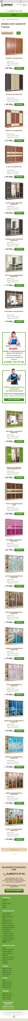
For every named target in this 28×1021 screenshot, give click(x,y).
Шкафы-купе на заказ (7, 968)
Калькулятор (5, 962)
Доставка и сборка (6, 903)
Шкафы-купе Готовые (7, 970)
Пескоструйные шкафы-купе (8, 927)
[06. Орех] (14, 45)
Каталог (4, 947)
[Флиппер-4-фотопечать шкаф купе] (14, 744)
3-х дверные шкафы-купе (8, 935)
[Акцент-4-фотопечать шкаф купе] (14, 817)
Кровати (4, 980)
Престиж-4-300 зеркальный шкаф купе (14, 276)
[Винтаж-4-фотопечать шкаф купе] (14, 599)
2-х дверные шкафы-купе (8, 933)
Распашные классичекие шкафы (7, 917)
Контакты (4, 907)
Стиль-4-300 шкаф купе (14, 167)
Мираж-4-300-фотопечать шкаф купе (14, 794)
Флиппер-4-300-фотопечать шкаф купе (14, 757)
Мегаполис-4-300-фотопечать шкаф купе (14, 721)
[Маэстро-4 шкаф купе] (14, 118)
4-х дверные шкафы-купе (8, 937)
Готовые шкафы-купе (7, 913)
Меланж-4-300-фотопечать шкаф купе (14, 576)
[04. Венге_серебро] (14, 226)
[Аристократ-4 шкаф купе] (14, 299)
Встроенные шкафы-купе (8, 949)
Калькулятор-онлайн (7, 33)
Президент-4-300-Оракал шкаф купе (14, 540)
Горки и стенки (5, 976)
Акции (3, 901)
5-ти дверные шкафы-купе (8, 939)
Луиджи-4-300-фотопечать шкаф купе (14, 649)
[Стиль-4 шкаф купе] (14, 154)
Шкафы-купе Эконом (7, 922)
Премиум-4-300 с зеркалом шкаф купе (14, 240)
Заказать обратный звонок (8, 1008)
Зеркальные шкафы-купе (7, 923)
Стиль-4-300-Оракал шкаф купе (14, 504)
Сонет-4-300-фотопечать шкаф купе (14, 685)
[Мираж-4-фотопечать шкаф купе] (14, 780)
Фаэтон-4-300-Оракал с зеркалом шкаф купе (14, 468)
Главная (3, 19)
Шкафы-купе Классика (7, 920)
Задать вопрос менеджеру (14, 890)
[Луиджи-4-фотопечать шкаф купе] (14, 636)
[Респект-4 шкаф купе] (14, 82)
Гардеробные (5, 955)
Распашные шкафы (6, 915)
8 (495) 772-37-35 (15, 11)
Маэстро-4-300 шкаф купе (14, 130)
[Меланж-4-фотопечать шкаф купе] (14, 563)
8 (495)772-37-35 (15, 873)
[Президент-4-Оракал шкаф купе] (14, 527)
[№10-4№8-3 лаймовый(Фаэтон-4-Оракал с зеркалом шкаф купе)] (14, 455)
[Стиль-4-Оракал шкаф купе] (14, 491)
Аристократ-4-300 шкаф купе (14, 311)
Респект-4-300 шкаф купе (14, 94)
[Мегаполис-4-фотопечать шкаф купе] (14, 708)
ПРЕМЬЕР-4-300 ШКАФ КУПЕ (14, 58)
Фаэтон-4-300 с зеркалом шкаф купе (14, 203)
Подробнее (19, 68)
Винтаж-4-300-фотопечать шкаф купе (14, 613)
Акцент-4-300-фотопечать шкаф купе (14, 830)
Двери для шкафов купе (7, 953)
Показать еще (14, 849)
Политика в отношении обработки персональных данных (14, 1013)
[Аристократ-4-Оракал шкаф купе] (14, 419)
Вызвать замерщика (14, 399)
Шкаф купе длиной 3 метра (13, 19)
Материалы (4, 961)
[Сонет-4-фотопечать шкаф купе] (14, 672)
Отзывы (4, 905)
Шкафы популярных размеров (6, 941)
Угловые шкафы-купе (7, 951)
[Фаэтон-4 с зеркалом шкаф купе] (14, 190)
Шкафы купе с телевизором (8, 957)
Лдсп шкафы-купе (6, 931)
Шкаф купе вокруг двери (7, 959)
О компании (5, 900)
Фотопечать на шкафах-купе (8, 925)
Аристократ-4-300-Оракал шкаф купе (14, 432)
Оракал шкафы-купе (6, 929)
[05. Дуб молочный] (14, 263)
